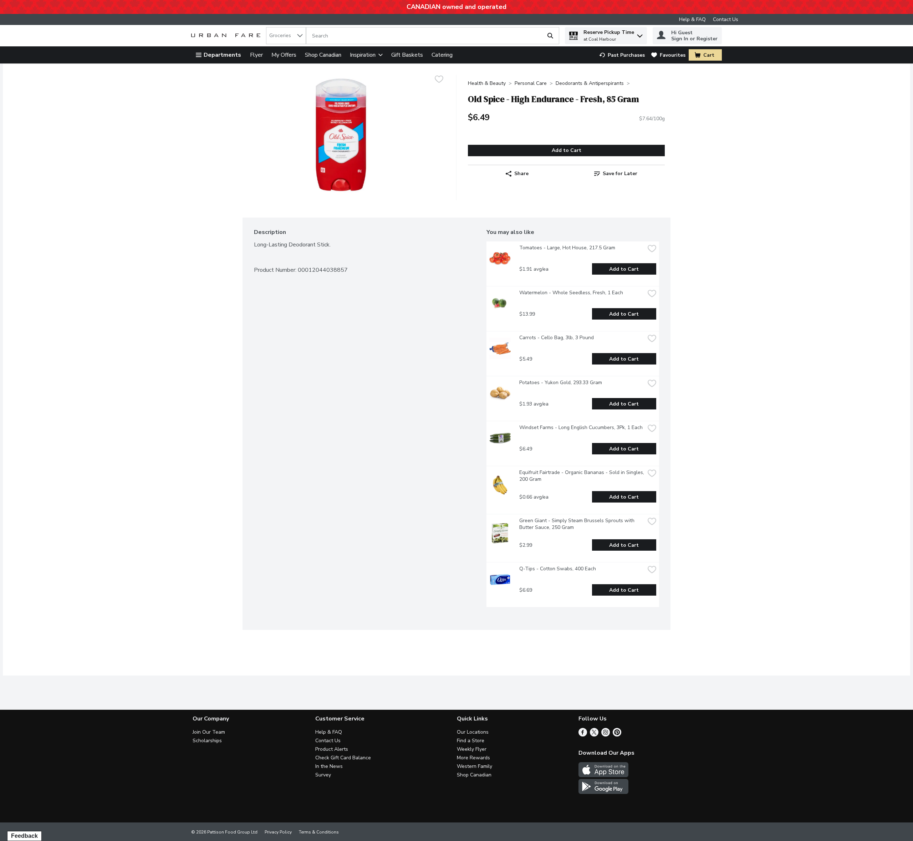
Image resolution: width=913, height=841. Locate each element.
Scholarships (207, 740)
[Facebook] (582, 735)
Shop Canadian (323, 55)
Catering (442, 55)
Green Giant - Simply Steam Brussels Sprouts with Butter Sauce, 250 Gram (577, 524)
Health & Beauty (487, 83)
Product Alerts (331, 749)
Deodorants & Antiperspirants (590, 83)
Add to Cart (566, 150)
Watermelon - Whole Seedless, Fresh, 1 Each (571, 292)
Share (521, 173)
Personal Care (531, 83)
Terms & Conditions (319, 832)
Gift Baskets (407, 55)
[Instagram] (605, 735)
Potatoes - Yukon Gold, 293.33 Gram (560, 382)
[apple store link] (603, 775)
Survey (323, 774)
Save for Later (620, 173)
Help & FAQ (692, 19)
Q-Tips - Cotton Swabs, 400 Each (557, 568)
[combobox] (286, 35)
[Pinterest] (617, 735)
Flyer (256, 55)
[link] (622, 55)
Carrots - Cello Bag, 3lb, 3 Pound (556, 337)
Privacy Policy (278, 832)
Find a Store (470, 740)
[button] (640, 34)
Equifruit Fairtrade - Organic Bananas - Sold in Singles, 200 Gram (582, 476)
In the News (329, 766)
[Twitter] (594, 735)
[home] (227, 35)
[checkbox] (439, 80)
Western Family (474, 766)
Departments (222, 55)
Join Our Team (209, 732)
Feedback (24, 836)
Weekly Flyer (471, 749)
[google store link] (603, 792)
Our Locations (473, 732)
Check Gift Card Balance (343, 757)
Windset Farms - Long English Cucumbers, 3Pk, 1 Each (581, 427)
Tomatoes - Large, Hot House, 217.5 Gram (567, 247)
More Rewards (473, 757)
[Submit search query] (550, 35)
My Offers (283, 55)
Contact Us (725, 19)
